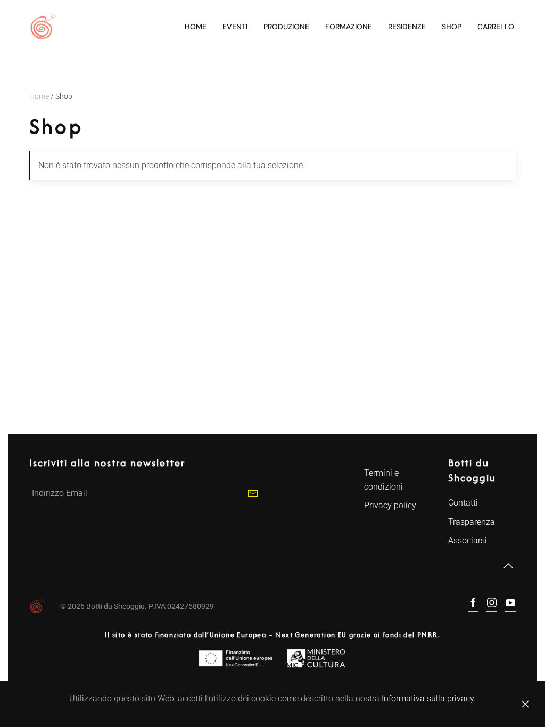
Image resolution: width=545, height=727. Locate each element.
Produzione (286, 26)
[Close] (525, 704)
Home (196, 26)
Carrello (495, 26)
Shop (451, 26)
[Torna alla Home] (42, 26)
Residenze (407, 26)
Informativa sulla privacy (428, 698)
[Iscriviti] (253, 493)
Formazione (348, 26)
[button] (508, 565)
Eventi (234, 26)
